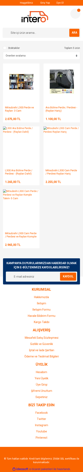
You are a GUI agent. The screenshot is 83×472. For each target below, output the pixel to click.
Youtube (41, 431)
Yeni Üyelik (41, 378)
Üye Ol (60, 2)
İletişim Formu (41, 309)
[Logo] (35, 17)
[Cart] (75, 14)
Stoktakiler (14, 48)
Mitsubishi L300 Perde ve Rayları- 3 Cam (19, 109)
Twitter (41, 419)
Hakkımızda (41, 297)
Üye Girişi (41, 384)
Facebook (41, 412)
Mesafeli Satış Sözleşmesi (41, 337)
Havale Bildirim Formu (41, 315)
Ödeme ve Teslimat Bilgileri (41, 356)
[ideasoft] (20, 469)
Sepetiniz (41, 397)
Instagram (41, 425)
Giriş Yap (45, 2)
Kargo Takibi (41, 322)
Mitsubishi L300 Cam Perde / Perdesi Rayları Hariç (61, 172)
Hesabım (41, 372)
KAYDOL (68, 276)
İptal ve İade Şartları (41, 350)
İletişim (41, 303)
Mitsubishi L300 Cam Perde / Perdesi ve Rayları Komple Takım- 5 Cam (20, 236)
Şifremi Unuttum (41, 390)
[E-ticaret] (41, 469)
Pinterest (41, 437)
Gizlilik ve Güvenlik (41, 344)
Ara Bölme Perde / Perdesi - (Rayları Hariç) (61, 109)
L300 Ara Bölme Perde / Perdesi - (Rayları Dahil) (18, 172)
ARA (74, 32)
